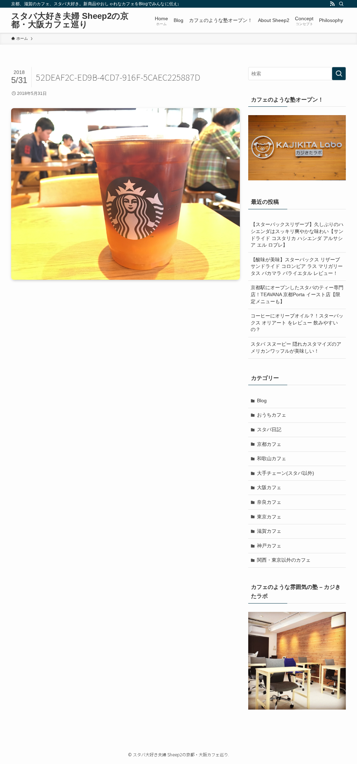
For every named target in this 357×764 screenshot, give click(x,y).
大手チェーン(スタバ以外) (285, 473)
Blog (262, 400)
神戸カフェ (269, 545)
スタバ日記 (269, 429)
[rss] (332, 4)
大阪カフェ (269, 487)
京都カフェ (269, 444)
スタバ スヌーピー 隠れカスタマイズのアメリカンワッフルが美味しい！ (296, 347)
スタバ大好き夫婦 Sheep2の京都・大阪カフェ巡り (70, 20)
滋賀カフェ (269, 531)
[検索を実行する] (339, 73)
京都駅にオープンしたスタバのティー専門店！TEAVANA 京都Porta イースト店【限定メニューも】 (297, 294)
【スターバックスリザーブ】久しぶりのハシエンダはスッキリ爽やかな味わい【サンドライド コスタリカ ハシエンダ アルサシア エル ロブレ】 (297, 235)
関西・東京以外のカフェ (284, 560)
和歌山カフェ (271, 458)
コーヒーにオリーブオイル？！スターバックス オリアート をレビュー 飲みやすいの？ (297, 322)
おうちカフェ (271, 415)
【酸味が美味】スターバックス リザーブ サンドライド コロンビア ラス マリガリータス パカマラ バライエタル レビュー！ (297, 266)
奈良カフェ (269, 502)
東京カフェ (269, 516)
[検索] (341, 4)
